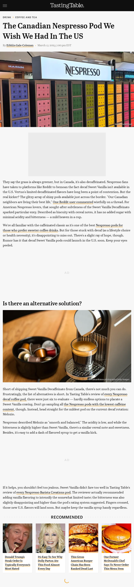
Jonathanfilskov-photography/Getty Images (109, 379)
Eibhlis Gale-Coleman (20, 45)
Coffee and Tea (26, 17)
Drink (7, 17)
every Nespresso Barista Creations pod (43, 492)
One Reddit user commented (73, 202)
